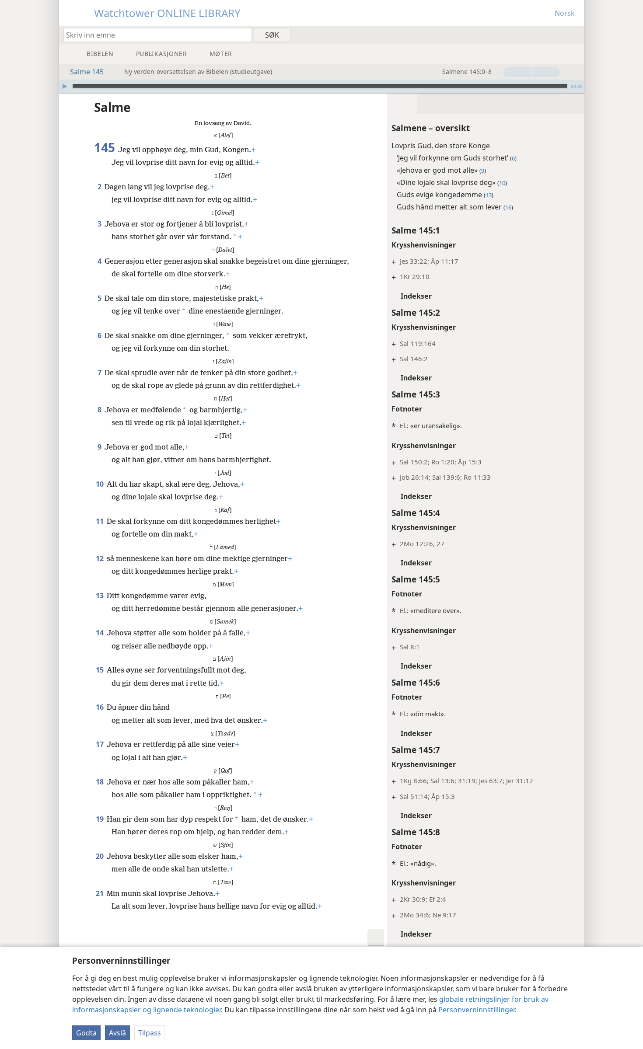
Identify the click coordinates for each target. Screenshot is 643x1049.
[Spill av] (64, 86)
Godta (86, 1033)
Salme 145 (87, 72)
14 (100, 633)
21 (100, 893)
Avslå (117, 1033)
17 (100, 744)
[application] (321, 86)
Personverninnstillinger (476, 1009)
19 (100, 819)
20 (100, 856)
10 (100, 484)
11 (100, 521)
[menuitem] (574, 35)
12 (100, 558)
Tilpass (149, 1033)
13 (100, 595)
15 (100, 670)
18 (100, 782)
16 (100, 707)
